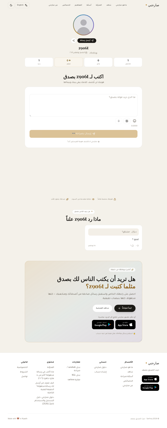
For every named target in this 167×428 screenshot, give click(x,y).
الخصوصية (22, 367)
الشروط (24, 372)
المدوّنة (99, 5)
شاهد (108, 5)
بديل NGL (76, 375)
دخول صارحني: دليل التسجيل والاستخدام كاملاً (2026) (44, 400)
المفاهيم (78, 5)
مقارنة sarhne (74, 380)
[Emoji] (134, 121)
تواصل (24, 376)
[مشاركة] (73, 40)
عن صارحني (53, 5)
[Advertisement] (83, 173)
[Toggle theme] (11, 5)
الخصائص (66, 5)
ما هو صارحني (121, 5)
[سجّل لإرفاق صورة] (126, 121)
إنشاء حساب (100, 372)
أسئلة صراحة (127, 376)
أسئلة (89, 5)
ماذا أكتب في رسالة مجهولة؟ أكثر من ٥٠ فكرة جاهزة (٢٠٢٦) (45, 375)
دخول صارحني (100, 367)
